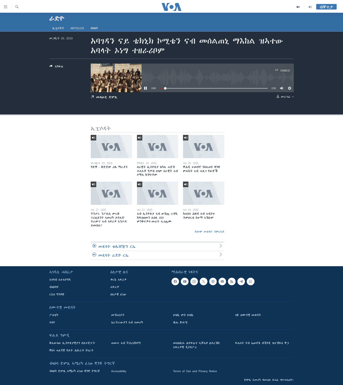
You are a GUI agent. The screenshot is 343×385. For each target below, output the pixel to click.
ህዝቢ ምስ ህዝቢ (183, 315)
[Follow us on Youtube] (184, 281)
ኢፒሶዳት (58, 28)
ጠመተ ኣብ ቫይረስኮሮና (126, 343)
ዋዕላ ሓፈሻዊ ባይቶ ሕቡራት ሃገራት (71, 350)
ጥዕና (52, 322)
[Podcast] (213, 281)
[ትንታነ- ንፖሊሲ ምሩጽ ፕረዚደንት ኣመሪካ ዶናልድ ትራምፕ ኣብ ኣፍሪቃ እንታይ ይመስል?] (111, 193)
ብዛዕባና (54, 287)
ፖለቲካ (53, 315)
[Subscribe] (222, 281)
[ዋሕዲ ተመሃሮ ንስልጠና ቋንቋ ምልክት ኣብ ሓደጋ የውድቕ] (203, 146)
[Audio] (310, 7)
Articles (77, 28)
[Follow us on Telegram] (241, 281)
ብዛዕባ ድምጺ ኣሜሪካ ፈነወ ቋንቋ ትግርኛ (74, 371)
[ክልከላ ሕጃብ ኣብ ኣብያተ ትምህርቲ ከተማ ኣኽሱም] (203, 193)
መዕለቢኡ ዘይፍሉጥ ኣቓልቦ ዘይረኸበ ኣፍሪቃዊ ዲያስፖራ (196, 345)
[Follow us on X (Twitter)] (203, 281)
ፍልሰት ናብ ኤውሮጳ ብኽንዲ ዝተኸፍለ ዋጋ (262, 343)
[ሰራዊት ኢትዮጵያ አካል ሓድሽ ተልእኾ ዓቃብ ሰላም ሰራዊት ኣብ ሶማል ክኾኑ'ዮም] (157, 146)
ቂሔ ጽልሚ (180, 322)
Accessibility (118, 371)
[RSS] (231, 281)
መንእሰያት (117, 315)
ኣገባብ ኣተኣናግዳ (60, 279)
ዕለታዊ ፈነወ (118, 294)
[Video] (298, 7)
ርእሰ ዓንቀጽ (57, 294)
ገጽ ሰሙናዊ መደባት (248, 315)
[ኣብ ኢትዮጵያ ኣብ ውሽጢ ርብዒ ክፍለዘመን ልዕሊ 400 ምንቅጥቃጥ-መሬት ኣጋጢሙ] (157, 193)
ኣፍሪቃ (114, 287)
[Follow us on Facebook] (175, 281)
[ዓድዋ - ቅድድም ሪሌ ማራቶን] (111, 146)
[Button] (56, 67)
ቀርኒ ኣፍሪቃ (118, 279)
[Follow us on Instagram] (194, 281)
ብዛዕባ (94, 28)
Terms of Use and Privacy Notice (195, 371)
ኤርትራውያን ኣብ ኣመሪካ (127, 322)
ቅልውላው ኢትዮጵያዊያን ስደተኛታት (72, 343)
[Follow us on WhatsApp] (250, 281)
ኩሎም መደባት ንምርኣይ (209, 231)
